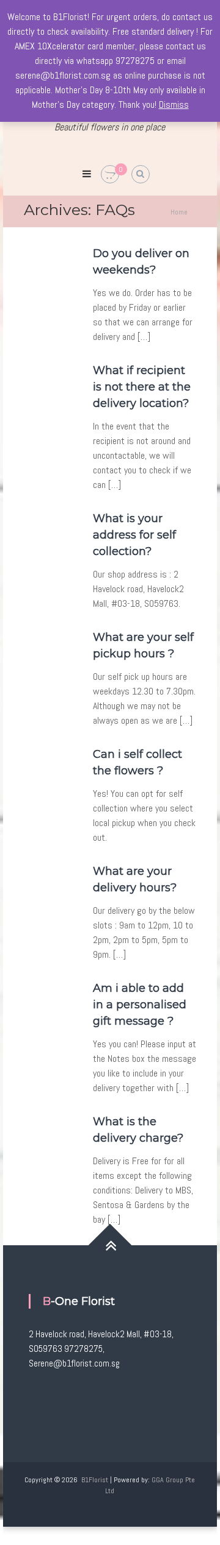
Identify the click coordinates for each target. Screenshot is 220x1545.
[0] (110, 174)
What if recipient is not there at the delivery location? (142, 387)
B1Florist (94, 1480)
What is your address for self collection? (134, 535)
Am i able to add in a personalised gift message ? (139, 1004)
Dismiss (174, 104)
